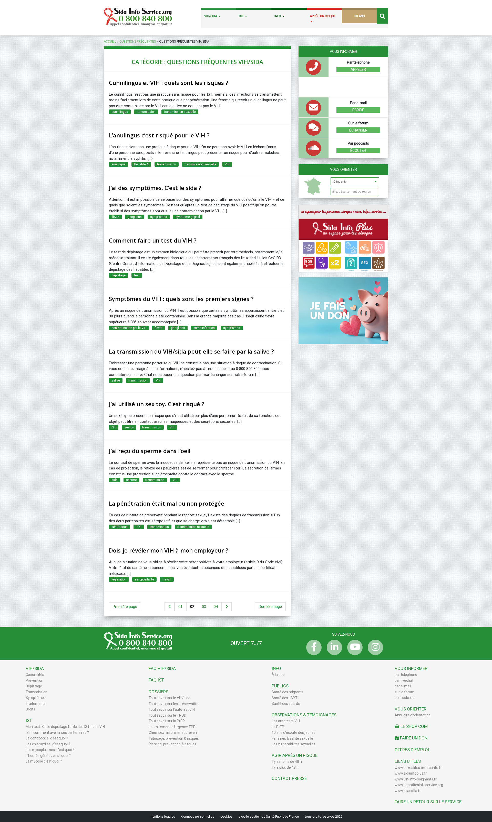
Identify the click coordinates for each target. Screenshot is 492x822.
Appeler (358, 69)
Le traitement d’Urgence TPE (172, 727)
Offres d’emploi (412, 749)
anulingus (118, 164)
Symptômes (36, 698)
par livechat (404, 680)
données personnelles (197, 816)
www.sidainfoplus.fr (411, 773)
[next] (227, 606)
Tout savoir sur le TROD (167, 715)
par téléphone (406, 675)
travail (166, 579)
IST (241, 16)
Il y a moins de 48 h (287, 761)
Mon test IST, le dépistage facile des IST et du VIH (65, 727)
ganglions (135, 217)
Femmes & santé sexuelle (292, 738)
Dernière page (270, 606)
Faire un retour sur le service (428, 801)
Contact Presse (289, 778)
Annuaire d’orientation (412, 715)
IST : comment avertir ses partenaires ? (57, 732)
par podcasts (405, 698)
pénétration (119, 527)
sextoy (129, 427)
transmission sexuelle (180, 112)
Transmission (36, 692)
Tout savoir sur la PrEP (167, 721)
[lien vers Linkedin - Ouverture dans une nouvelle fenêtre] (333, 647)
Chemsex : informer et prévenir (174, 732)
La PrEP (278, 727)
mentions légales (162, 816)
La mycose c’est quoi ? (44, 761)
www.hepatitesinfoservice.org (419, 785)
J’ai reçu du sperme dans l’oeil (149, 451)
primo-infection (204, 328)
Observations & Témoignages (304, 714)
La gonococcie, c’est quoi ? (47, 738)
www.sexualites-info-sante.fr (418, 768)
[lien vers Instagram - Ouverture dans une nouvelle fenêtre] (374, 647)
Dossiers (158, 691)
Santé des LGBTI (285, 698)
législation (118, 579)
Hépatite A (141, 164)
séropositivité (144, 579)
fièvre (115, 217)
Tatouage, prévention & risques (174, 738)
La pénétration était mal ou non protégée (166, 503)
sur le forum (404, 692)
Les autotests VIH (286, 721)
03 (204, 606)
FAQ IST (156, 680)
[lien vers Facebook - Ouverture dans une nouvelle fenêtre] (312, 647)
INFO (278, 16)
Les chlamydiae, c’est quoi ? (48, 744)
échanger (358, 130)
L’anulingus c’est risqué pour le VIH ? (159, 135)
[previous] (170, 606)
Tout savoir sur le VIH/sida (169, 698)
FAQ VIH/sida (162, 668)
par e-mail (403, 686)
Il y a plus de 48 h (285, 767)
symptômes (158, 217)
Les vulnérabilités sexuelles (293, 744)
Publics (280, 685)
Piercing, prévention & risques (172, 744)
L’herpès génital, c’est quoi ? (48, 756)
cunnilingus (119, 112)
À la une (278, 675)
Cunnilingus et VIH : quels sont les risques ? (168, 82)
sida (114, 480)
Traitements (36, 703)
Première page (125, 606)
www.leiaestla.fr (408, 791)
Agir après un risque (294, 755)
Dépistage (34, 686)
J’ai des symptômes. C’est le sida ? (155, 188)
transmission (146, 112)
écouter (358, 150)
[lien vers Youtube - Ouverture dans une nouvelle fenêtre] (353, 647)
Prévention (34, 680)
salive (115, 380)
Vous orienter (343, 169)
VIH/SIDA (211, 16)
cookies (226, 816)
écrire (358, 110)
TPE (138, 527)
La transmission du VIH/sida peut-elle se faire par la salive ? (191, 351)
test (137, 275)
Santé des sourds (286, 703)
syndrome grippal (188, 217)
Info (276, 668)
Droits (30, 709)
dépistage (118, 275)
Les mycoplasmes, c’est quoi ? (50, 750)
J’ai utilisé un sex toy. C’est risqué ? (156, 404)
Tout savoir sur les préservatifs (173, 704)
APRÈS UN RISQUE (323, 16)
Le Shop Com (413, 726)
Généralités (35, 675)
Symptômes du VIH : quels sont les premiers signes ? (181, 299)
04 (216, 606)
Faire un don (413, 737)
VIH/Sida (35, 668)
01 (180, 606)
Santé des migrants (287, 692)
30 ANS (359, 16)
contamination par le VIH (128, 328)
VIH (227, 164)
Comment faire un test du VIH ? (153, 240)
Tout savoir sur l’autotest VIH (172, 709)
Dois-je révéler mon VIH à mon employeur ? (168, 550)
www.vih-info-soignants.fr (416, 779)
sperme (131, 480)
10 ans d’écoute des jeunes (293, 732)
